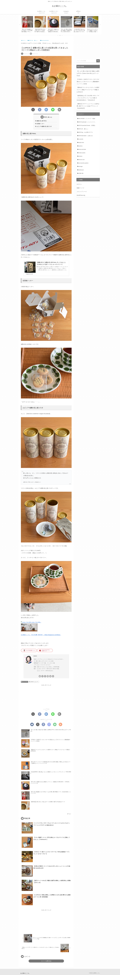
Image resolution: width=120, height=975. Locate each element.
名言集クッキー (40, 123)
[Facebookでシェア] (39, 109)
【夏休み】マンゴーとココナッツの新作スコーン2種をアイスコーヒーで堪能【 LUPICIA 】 (88, 90)
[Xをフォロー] (42, 676)
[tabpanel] (27, 24)
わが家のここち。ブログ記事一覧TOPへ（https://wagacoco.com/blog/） (41, 635)
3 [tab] (62, 35)
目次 (45, 117)
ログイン (79, 184)
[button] (59, 109)
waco (35, 656)
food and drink (25, 681)
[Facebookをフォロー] (45, 676)
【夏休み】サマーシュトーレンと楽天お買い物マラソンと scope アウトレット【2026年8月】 (88, 106)
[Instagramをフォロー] (48, 676)
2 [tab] (60, 35)
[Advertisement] (46, 696)
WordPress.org (81, 195)
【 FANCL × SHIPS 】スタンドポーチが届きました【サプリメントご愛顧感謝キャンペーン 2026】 (88, 82)
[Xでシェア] (33, 109)
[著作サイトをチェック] (40, 676)
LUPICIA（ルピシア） (34, 681)
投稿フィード (80, 188)
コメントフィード (82, 191)
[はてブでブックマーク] (46, 109)
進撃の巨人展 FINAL (42, 120)
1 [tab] (58, 35)
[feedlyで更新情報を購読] (50, 676)
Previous (20, 24)
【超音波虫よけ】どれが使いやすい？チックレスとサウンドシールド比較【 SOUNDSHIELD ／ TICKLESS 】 (88, 98)
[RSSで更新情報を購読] (53, 676)
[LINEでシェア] (53, 109)
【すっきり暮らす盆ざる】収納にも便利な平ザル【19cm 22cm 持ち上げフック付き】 (88, 73)
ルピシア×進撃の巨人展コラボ (44, 126)
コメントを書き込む (46, 961)
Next (100, 24)
